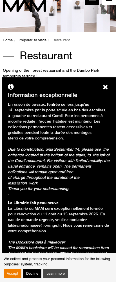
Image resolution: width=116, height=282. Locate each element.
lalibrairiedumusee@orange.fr (34, 225)
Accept (12, 274)
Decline (32, 274)
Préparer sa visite (32, 40)
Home (8, 40)
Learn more (55, 274)
